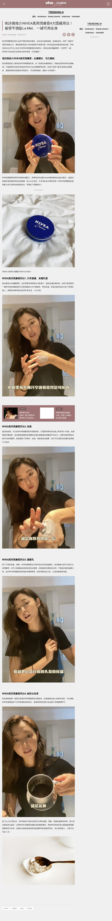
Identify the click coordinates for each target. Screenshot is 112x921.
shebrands (66, 16)
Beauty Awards (54, 16)
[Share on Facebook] (64, 34)
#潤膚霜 (14, 908)
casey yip (13, 34)
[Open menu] (108, 4)
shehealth (76, 16)
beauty (4, 34)
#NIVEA (6, 908)
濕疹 (34, 16)
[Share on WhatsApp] (68, 34)
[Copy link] (73, 34)
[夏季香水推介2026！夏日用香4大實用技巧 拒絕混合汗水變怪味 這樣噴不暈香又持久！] (11, 413)
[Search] (4, 4)
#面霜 (22, 908)
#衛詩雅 (29, 908)
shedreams (41, 16)
